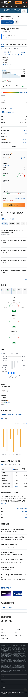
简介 (6, 48)
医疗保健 (24, 511)
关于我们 (17, 629)
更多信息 (7, 37)
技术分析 (4, 285)
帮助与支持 (18, 635)
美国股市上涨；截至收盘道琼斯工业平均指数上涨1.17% (13, 261)
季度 (6, 418)
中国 (12, 6)
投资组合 (3, 635)
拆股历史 (16, 48)
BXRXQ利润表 (6, 410)
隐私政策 (3, 682)
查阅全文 (3, 503)
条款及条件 (3, 677)
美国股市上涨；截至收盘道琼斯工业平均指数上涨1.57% (13, 251)
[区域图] (5, 52)
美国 (26, 517)
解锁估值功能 (22, 92)
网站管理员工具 (5, 638)
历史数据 (10, 48)
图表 (7, 44)
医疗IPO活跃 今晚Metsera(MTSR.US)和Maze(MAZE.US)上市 (12, 231)
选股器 (7, 6)
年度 (2, 418)
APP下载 (3, 632)
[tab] (8, 291)
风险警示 (3, 687)
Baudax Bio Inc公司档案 (10, 493)
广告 (16, 632)
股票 (3, 6)
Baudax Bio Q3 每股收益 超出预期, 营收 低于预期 (13, 272)
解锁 (17, 486)
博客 (2, 629)
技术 (26, 44)
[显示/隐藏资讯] (10, 52)
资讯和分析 (13, 44)
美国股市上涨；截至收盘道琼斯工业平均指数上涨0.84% (13, 241)
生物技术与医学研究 (22, 508)
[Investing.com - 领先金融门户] (7, 2)
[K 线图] (3, 52)
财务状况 (20, 44)
